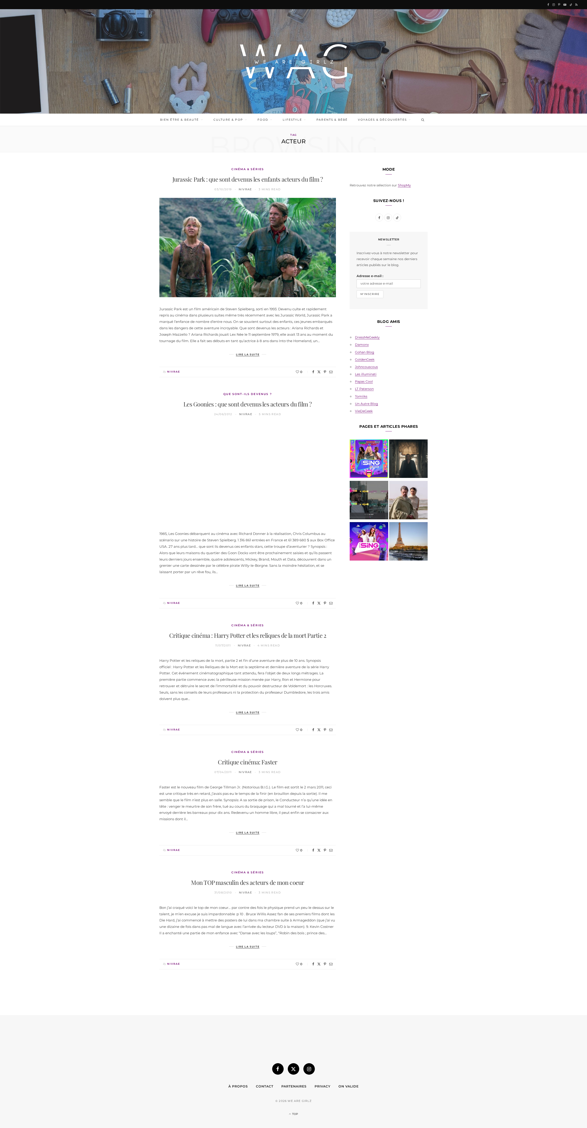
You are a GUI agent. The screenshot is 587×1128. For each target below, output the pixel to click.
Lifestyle (292, 119)
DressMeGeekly (367, 337)
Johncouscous (366, 367)
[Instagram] (309, 1069)
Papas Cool (364, 381)
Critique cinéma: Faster (247, 762)
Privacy (322, 1086)
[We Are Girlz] (293, 61)
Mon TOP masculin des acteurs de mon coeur (247, 882)
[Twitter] (319, 371)
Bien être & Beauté (179, 119)
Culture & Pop (228, 119)
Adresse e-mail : (370, 276)
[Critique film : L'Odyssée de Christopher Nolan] (408, 501)
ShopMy (404, 185)
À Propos (238, 1086)
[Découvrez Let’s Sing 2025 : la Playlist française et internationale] (369, 542)
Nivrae (245, 189)
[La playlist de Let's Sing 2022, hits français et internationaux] (369, 501)
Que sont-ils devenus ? (247, 394)
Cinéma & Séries (247, 169)
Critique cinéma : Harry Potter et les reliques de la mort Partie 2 (247, 635)
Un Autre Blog (366, 404)
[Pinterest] (325, 371)
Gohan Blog (364, 352)
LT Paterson (364, 389)
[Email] (330, 371)
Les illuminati (366, 374)
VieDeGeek (364, 411)
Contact (264, 1086)
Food (263, 119)
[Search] (422, 120)
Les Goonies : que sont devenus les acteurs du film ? (247, 404)
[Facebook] (313, 371)
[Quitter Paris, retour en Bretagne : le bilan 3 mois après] (408, 542)
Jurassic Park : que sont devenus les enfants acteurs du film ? (247, 179)
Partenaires (294, 1086)
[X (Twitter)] (293, 1069)
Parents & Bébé (332, 119)
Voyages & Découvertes (382, 119)
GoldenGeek (364, 359)
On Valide (348, 1086)
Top (294, 1114)
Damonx (362, 345)
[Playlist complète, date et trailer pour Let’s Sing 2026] (369, 459)
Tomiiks (361, 396)
